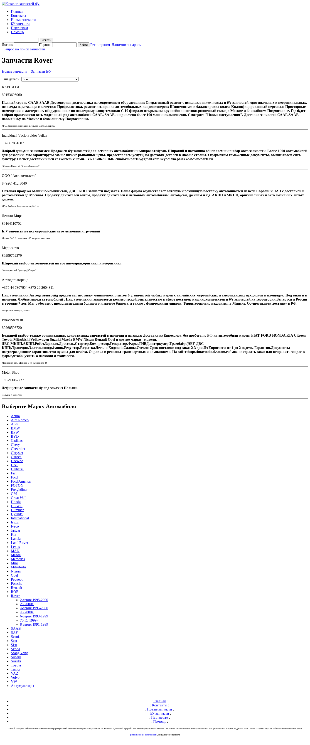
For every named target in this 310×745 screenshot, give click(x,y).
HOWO (16, 506)
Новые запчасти (23, 20)
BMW (15, 428)
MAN (15, 551)
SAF (14, 632)
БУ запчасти (20, 24)
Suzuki (16, 661)
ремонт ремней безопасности (143, 734)
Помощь (17, 32)
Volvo (15, 677)
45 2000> (27, 612)
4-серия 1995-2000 (34, 608)
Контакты (18, 15)
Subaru (16, 657)
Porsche (16, 583)
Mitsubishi (18, 567)
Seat (14, 641)
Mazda (16, 555)
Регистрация (100, 45)
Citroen (16, 457)
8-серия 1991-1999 (34, 624)
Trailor (15, 669)
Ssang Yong (19, 653)
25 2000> (27, 604)
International (20, 518)
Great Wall (18, 498)
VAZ (14, 673)
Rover (15, 596)
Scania (15, 637)
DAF (14, 465)
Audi (14, 424)
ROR (15, 592)
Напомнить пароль (126, 45)
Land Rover (19, 543)
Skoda (15, 649)
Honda (16, 502)
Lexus (15, 547)
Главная (17, 11)
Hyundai (17, 514)
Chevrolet (18, 449)
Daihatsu (17, 469)
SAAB (16, 628)
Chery (15, 445)
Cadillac (17, 440)
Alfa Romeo (20, 420)
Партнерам (19, 28)
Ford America (21, 481)
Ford (14, 477)
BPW (15, 432)
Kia (13, 534)
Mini (14, 563)
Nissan (16, 571)
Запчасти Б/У (41, 71)
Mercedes (18, 559)
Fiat (13, 473)
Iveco (15, 526)
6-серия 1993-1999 (34, 616)
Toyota (16, 665)
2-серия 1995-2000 (34, 600)
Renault (16, 588)
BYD (15, 436)
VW (14, 681)
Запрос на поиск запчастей (24, 49)
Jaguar (15, 530)
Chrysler (17, 453)
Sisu (14, 645)
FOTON (17, 485)
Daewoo (17, 461)
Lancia (16, 538)
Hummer (17, 510)
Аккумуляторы (22, 686)
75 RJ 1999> (29, 620)
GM (14, 494)
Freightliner (19, 489)
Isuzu (15, 522)
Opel (14, 575)
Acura (15, 416)
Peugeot (16, 579)
